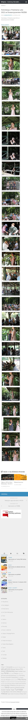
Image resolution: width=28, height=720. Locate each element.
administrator (8, 15)
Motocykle (3, 679)
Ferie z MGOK (11, 673)
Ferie (3, 616)
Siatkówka (12, 687)
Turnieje (10, 557)
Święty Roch (23, 694)
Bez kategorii (5, 605)
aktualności (6, 669)
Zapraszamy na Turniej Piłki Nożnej (17, 559)
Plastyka (3, 681)
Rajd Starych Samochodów (15, 681)
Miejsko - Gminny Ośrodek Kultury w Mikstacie (11, 2)
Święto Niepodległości (7, 644)
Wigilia (9, 694)
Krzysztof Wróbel (15, 702)
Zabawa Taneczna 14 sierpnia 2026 (17, 582)
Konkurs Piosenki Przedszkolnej (9, 677)
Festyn (16, 673)
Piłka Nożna (22, 679)
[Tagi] (23, 553)
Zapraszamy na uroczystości (15, 589)
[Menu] (26, 2)
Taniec (4, 647)
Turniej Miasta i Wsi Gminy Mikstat (11, 692)
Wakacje (4, 658)
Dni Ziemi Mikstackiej (7, 612)
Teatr (9, 572)
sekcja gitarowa (19, 685)
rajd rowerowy (7, 681)
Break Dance (5, 608)
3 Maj (2, 667)
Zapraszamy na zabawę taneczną (16, 567)
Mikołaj (21, 677)
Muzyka (8, 679)
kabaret (17, 675)
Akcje (24, 667)
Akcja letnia (21, 667)
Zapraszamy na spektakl (14, 574)
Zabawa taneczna (18, 482)
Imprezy (3, 5)
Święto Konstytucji (6, 640)
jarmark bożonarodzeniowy (8, 675)
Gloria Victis (21, 673)
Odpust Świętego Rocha (8, 633)
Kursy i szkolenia (6, 630)
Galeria (4, 619)
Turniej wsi (24, 692)
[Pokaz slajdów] (5, 24)
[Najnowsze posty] (4, 553)
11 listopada (8, 667)
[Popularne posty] (11, 553)
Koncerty (15, 588)
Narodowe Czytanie (14, 679)
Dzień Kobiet (19, 671)
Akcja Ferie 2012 (16, 667)
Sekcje (4, 637)
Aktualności (5, 601)
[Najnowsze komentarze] (17, 553)
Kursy (19, 677)
